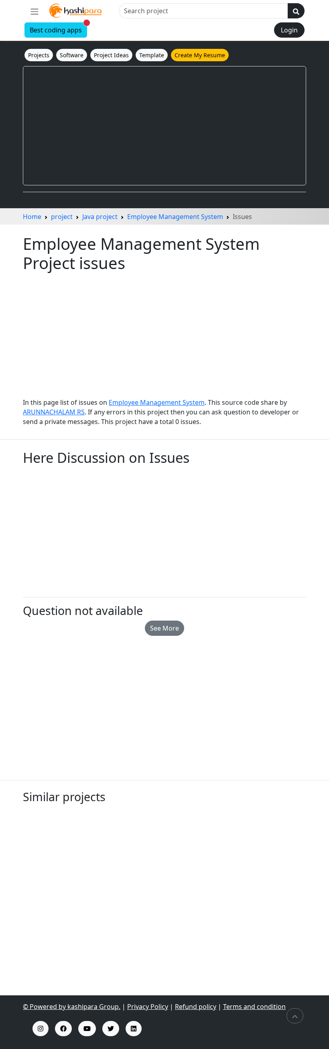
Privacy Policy (147, 1006)
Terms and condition (254, 1006)
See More (164, 628)
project (62, 216)
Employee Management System (175, 216)
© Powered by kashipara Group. (71, 1006)
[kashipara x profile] (110, 1028)
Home (32, 216)
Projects (38, 55)
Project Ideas (111, 55)
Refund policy (195, 1006)
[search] (296, 10)
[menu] (34, 11)
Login (289, 30)
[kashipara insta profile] (40, 1028)
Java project (100, 216)
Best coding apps (58, 28)
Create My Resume (200, 55)
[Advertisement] (164, 126)
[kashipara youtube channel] (87, 1028)
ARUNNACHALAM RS (54, 412)
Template (151, 55)
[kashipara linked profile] (134, 1028)
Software (71, 55)
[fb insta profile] (63, 1028)
